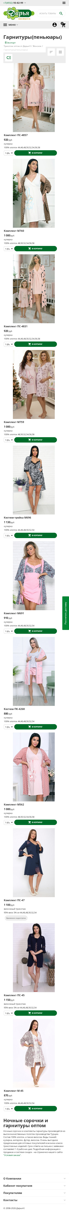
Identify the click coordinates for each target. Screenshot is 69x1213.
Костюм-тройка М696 (17, 517)
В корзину (37, 153)
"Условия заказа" (12, 1155)
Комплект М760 (14, 230)
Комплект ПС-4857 (16, 135)
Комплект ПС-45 (14, 995)
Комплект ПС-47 (14, 900)
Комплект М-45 (13, 1090)
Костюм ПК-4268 (14, 708)
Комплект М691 (14, 613)
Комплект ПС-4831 (16, 326)
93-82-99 (13, 2)
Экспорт (11, 42)
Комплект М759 (14, 421)
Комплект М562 (14, 804)
